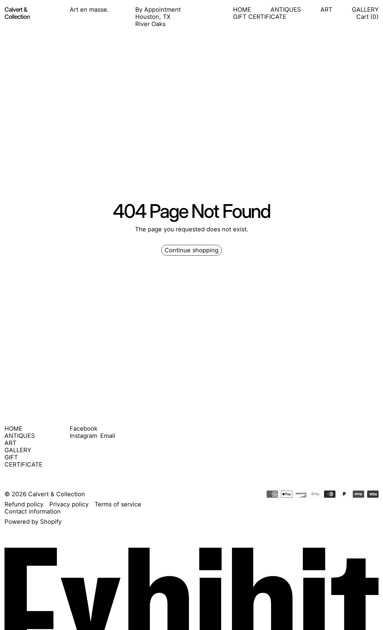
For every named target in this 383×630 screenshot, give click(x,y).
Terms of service (118, 504)
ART (326, 9)
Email (107, 435)
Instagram (83, 435)
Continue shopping (191, 250)
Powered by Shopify (33, 521)
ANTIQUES (285, 9)
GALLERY (365, 9)
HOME (242, 9)
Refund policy (23, 504)
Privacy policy (69, 504)
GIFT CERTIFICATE (259, 16)
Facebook (84, 428)
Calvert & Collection (56, 494)
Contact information (32, 511)
